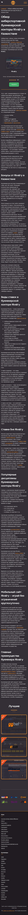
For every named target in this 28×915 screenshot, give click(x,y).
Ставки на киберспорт (9, 910)
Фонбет (3, 882)
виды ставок (19, 553)
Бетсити (3, 871)
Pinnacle (3, 863)
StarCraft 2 (4, 823)
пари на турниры (21, 110)
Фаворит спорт (5, 880)
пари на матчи (21, 318)
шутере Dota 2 (15, 529)
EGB (2, 865)
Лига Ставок (4, 886)
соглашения (9, 443)
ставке (20, 465)
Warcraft (3, 833)
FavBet (3, 878)
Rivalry (14, 71)
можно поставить (12, 452)
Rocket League (5, 840)
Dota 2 (3, 821)
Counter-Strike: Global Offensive (9, 819)
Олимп (3, 894)
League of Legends (6, 825)
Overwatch (4, 827)
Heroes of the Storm (6, 837)
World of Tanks (5, 842)
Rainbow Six (4, 846)
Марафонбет (4, 890)
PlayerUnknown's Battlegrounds (9, 844)
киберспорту (12, 673)
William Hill (4, 897)
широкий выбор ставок (8, 671)
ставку (15, 232)
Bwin (2, 873)
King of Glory (4, 835)
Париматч (3, 859)
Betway (3, 876)
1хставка (3, 869)
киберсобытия (10, 437)
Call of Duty (16, 122)
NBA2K (3, 848)
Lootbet (3, 888)
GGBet (3, 861)
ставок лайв (22, 441)
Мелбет (3, 892)
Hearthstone (8, 122)
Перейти (14, 84)
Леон (2, 884)
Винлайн (3, 899)
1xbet (2, 857)
